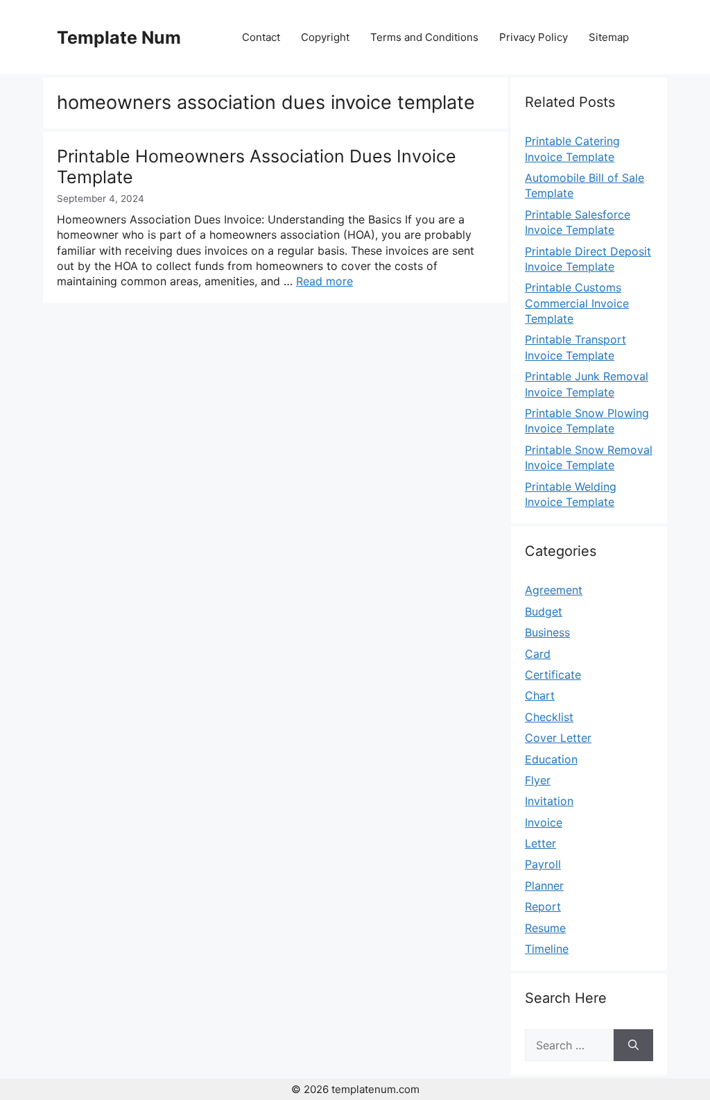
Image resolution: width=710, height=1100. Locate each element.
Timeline (547, 949)
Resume (545, 928)
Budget (543, 611)
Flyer (538, 780)
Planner (544, 885)
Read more (324, 281)
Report (543, 906)
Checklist (549, 717)
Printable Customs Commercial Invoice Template (577, 302)
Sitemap (609, 37)
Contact (261, 37)
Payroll (543, 864)
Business (547, 632)
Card (538, 654)
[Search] (633, 1045)
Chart (540, 695)
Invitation (549, 801)
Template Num (119, 37)
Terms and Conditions (424, 37)
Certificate (553, 675)
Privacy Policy (533, 37)
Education (551, 759)
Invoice (543, 822)
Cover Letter (558, 738)
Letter (540, 843)
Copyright (325, 37)
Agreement (553, 590)
